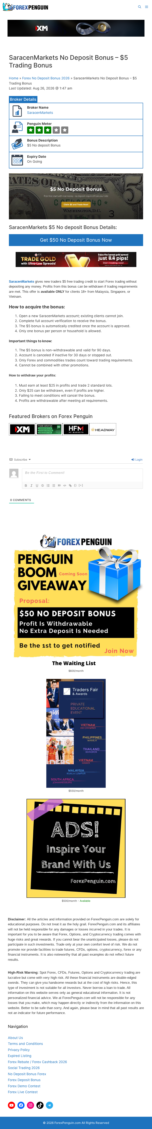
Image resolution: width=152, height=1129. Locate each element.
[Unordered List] (53, 485)
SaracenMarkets (40, 113)
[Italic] (31, 485)
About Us (15, 1038)
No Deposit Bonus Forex (27, 1074)
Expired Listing (19, 1056)
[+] (81, 485)
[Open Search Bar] (139, 7)
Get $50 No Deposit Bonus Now (76, 240)
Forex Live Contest (23, 1092)
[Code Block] (64, 485)
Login (138, 459)
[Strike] (42, 485)
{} (75, 485)
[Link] (70, 485)
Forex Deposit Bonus (24, 1080)
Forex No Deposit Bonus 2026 (46, 78)
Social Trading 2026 (24, 1068)
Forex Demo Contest (24, 1086)
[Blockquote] (59, 485)
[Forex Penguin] (26, 7)
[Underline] (37, 485)
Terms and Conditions (25, 1044)
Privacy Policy (19, 1050)
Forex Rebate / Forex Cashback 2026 (37, 1062)
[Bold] (26, 485)
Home (13, 78)
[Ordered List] (48, 485)
